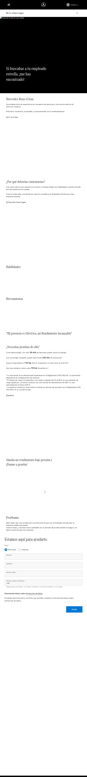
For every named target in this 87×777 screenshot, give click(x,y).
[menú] (9, 5)
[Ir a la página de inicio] (43, 4)
